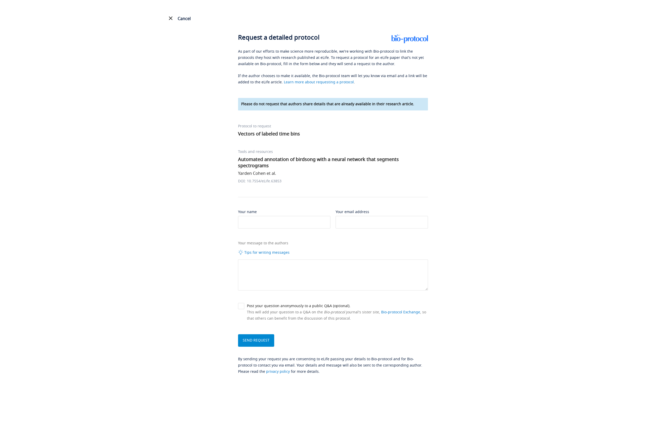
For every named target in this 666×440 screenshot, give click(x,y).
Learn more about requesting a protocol (319, 82)
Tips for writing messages (266, 252)
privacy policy (278, 371)
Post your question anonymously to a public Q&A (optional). (298, 306)
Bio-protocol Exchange (400, 312)
